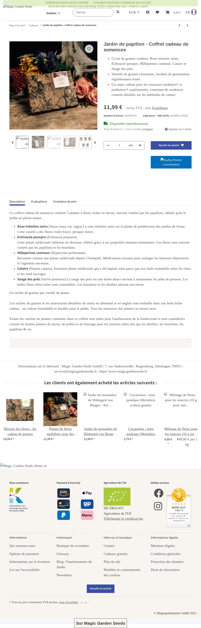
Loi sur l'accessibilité (24, 570)
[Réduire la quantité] (108, 145)
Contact (109, 546)
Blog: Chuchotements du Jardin (74, 564)
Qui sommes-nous (22, 546)
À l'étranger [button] (147, 129)
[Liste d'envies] (157, 12)
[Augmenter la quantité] (140, 145)
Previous (12, 142)
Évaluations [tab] (39, 201)
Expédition (160, 108)
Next (95, 142)
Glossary (63, 554)
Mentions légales (163, 546)
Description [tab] (17, 201)
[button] (148, 12)
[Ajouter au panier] (12, 39)
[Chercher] (117, 12)
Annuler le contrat (100, 589)
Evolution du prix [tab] (65, 201)
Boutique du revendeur (73, 546)
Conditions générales (166, 554)
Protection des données (167, 562)
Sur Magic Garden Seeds (100, 623)
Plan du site (112, 562)
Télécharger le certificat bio (123, 519)
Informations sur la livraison (29, 562)
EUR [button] (132, 12)
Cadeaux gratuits (116, 554)
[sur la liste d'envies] (89, 48)
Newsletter (64, 575)
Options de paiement (24, 554)
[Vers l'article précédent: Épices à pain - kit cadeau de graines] (179, 25)
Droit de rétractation (165, 570)
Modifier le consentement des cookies (122, 572)
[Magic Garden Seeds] (17, 10)
